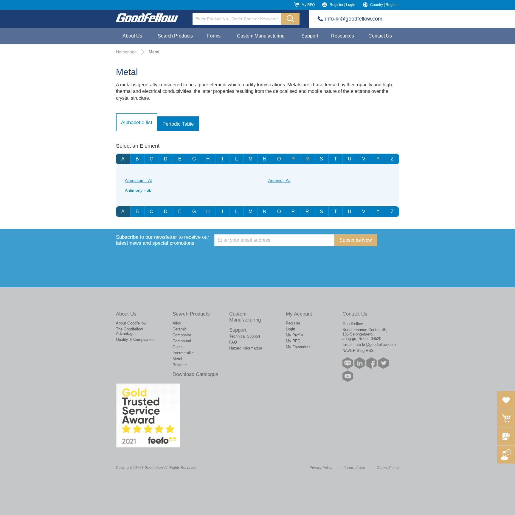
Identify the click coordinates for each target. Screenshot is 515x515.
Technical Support (244, 336)
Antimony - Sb (138, 190)
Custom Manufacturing (261, 35)
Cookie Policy (388, 468)
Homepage (126, 51)
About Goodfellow (131, 323)
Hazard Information (245, 348)
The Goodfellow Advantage (129, 331)
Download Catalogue (195, 374)
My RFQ (308, 5)
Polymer (180, 365)
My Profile (294, 335)
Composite (182, 335)
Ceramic (180, 329)
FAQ (233, 342)
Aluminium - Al (138, 180)
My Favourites (298, 347)
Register (293, 323)
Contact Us (380, 35)
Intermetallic (183, 353)
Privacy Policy (321, 468)
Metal (154, 51)
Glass (178, 347)
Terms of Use (354, 468)
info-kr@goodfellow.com (353, 19)
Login (290, 329)
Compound (182, 341)
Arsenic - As (279, 180)
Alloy (177, 323)
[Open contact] (506, 455)
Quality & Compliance (134, 339)
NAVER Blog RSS (358, 350)
